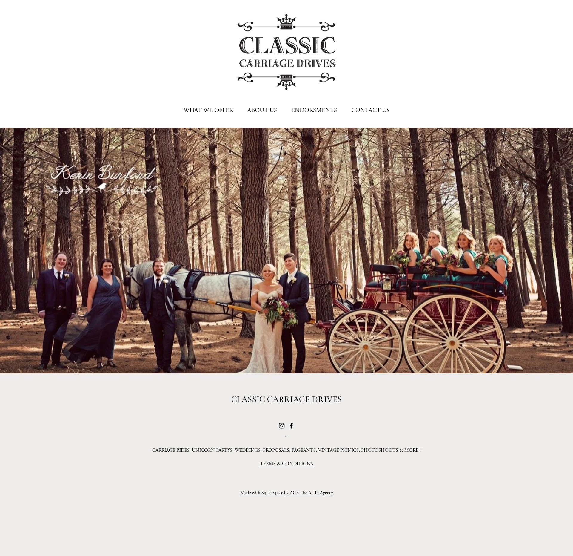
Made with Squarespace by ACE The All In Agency (286, 493)
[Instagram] (282, 426)
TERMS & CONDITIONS (286, 464)
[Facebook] (291, 426)
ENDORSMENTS (314, 110)
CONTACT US (370, 110)
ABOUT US (262, 110)
